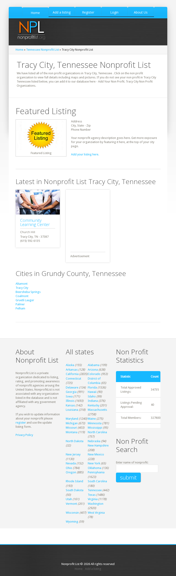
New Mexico (96, 454)
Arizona (93, 369)
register (21, 422)
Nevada (71, 463)
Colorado (94, 374)
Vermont (71, 503)
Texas (92, 494)
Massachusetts (97, 409)
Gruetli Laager (25, 300)
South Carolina (97, 481)
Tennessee (95, 490)
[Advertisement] (100, 218)
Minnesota (95, 423)
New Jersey (73, 454)
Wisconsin (72, 512)
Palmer (20, 304)
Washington (95, 503)
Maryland (72, 418)
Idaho (92, 396)
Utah (69, 499)
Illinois (70, 400)
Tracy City (22, 287)
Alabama (93, 365)
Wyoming (72, 521)
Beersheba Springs (28, 292)
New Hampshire (98, 445)
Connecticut (73, 378)
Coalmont (22, 296)
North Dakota (74, 441)
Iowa (69, 396)
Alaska (70, 365)
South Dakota (74, 490)
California (72, 374)
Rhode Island (74, 481)
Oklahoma (94, 468)
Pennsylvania (96, 472)
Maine (92, 418)
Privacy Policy (24, 435)
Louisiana (72, 409)
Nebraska (94, 441)
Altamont (22, 283)
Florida (92, 387)
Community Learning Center (35, 222)
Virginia (93, 499)
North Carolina (97, 432)
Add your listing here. (85, 154)
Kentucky (93, 405)
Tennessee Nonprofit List (42, 49)
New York (94, 463)
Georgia (71, 392)
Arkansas (72, 369)
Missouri (71, 427)
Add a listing (93, 568)
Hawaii (92, 392)
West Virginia (96, 512)
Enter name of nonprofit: (132, 462)
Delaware (72, 387)
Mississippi (95, 427)
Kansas (70, 405)
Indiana (93, 400)
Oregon (71, 472)
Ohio (69, 468)
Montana (71, 432)
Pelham (20, 308)
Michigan (72, 423)
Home (19, 49)
